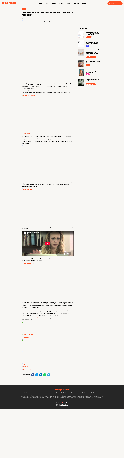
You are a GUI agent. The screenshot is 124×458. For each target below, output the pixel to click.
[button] (32, 374)
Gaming (53, 3)
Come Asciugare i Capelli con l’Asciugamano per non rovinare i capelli (93, 81)
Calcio (40, 3)
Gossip (84, 3)
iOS (51, 138)
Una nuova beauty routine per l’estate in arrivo (93, 71)
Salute (69, 3)
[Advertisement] (48, 70)
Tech (46, 3)
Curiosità (61, 3)
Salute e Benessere (90, 84)
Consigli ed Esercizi (90, 56)
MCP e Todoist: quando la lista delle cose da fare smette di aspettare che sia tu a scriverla (93, 32)
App (87, 36)
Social (87, 65)
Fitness (76, 3)
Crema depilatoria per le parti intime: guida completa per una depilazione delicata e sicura (92, 52)
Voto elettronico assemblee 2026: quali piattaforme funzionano (92, 42)
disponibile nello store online (31, 318)
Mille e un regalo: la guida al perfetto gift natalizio (93, 62)
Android (46, 138)
